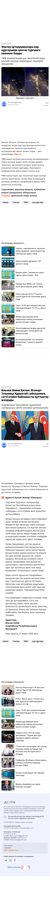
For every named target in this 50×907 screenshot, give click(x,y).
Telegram (5, 195)
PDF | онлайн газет (11, 850)
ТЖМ (26, 202)
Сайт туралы (8, 845)
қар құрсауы (37, 202)
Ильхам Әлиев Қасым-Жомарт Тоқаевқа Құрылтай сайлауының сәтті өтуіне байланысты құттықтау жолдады (25, 395)
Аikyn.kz (18, 154)
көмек (5, 202)
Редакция (7, 848)
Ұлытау (16, 202)
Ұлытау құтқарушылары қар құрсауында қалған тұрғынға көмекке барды (20, 50)
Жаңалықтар (6, 43)
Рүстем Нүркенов (15, 102)
